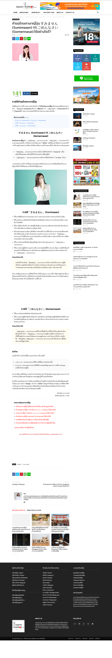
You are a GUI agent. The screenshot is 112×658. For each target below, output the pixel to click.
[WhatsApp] (25, 38)
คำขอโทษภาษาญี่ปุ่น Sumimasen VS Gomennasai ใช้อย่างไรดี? (33, 416)
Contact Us (70, 12)
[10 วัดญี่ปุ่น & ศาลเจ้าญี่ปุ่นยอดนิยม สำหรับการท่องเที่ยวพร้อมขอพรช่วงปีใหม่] (60, 520)
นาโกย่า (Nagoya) (48, 585)
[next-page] (16, 554)
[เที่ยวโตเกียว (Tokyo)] (77, 116)
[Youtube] (25, 502)
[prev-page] (13, 554)
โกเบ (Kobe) (46, 583)
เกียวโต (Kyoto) (47, 580)
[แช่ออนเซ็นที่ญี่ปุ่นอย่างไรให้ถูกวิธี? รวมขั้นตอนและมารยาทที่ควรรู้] (41, 520)
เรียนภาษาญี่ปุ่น (26, 464)
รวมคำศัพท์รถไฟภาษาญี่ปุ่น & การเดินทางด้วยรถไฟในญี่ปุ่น (32, 419)
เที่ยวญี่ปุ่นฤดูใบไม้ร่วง (18, 600)
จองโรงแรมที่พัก (78, 583)
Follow (86, 54)
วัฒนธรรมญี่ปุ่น (20, 17)
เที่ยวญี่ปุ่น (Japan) (88, 146)
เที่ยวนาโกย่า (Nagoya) (18, 583)
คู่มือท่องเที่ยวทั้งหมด (18, 585)
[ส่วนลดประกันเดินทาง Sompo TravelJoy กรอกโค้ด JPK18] (86, 45)
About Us (59, 12)
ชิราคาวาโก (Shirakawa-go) (51, 595)
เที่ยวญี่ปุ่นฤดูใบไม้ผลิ (18, 595)
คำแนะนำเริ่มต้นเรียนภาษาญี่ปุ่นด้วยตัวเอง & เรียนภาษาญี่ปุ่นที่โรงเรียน (35, 423)
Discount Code (48, 12)
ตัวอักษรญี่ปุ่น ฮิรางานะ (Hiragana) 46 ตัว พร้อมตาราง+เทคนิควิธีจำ (39, 549)
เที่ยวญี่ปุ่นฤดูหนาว (17, 602)
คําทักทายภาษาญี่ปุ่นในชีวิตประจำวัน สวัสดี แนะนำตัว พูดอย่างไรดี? (34, 406)
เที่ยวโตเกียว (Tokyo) (89, 114)
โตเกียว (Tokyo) (47, 573)
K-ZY (74, 251)
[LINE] (29, 38)
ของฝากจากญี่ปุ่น (78, 587)
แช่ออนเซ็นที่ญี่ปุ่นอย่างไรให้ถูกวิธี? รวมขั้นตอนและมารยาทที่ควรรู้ (40, 529)
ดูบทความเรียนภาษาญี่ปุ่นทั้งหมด (24, 427)
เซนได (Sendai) (47, 587)
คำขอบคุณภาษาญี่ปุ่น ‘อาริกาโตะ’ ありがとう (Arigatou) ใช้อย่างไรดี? (36, 410)
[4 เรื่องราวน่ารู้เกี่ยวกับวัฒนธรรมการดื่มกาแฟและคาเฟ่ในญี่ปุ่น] (60, 540)
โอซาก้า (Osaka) (47, 578)
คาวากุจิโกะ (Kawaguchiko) (51, 592)
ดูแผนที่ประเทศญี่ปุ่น (79, 573)
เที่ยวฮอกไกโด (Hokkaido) (90, 122)
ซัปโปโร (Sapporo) (48, 575)
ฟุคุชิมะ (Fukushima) (49, 602)
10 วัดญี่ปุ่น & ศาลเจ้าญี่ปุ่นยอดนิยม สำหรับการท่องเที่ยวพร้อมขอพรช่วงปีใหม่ (60, 529)
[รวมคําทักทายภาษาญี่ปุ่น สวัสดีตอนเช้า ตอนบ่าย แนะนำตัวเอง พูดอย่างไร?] (21, 520)
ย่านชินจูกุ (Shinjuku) (89, 138)
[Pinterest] (21, 38)
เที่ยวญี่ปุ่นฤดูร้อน (17, 598)
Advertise (84, 638)
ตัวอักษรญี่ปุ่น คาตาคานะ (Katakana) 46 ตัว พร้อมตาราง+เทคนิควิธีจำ (20, 549)
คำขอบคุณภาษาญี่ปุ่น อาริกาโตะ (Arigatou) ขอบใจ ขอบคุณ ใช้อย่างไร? (56, 485)
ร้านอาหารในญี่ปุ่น (78, 585)
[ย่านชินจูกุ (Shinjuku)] (77, 140)
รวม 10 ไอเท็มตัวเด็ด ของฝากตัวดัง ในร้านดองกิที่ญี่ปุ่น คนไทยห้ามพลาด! (86, 267)
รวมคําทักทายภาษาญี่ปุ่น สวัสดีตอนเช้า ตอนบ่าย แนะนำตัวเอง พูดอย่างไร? (21, 529)
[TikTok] (83, 624)
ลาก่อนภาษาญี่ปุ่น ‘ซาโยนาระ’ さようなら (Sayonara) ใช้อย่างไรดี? (35, 413)
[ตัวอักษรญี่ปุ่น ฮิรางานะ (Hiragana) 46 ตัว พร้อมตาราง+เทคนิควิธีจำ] (41, 540)
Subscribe (86, 62)
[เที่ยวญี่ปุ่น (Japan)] (77, 148)
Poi (14, 34)
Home (15, 12)
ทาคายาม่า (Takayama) (49, 600)
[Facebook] (13, 38)
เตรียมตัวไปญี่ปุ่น (78, 578)
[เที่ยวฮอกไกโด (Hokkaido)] (77, 124)
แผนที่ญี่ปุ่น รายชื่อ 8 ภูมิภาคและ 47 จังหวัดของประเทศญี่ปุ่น (91, 131)
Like (78, 54)
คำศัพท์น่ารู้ (19, 464)
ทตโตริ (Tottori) (47, 605)
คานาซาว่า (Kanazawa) (49, 597)
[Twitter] (17, 38)
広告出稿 (91, 638)
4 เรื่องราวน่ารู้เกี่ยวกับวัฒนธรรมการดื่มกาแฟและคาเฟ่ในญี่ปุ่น (59, 549)
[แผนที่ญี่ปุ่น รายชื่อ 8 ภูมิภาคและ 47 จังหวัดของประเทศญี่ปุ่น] (77, 132)
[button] (98, 12)
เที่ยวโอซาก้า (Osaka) (18, 580)
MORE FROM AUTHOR (34, 510)
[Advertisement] (40, 74)
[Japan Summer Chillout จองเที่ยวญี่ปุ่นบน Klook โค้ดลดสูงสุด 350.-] (86, 96)
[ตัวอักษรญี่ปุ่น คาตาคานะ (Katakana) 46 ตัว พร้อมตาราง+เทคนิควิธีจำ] (21, 540)
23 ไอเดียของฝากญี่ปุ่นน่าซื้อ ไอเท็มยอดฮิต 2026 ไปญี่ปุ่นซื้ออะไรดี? (85, 276)
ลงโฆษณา (97, 638)
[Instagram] (79, 623)
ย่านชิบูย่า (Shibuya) (18, 484)
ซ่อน (27, 117)
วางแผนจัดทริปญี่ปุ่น (79, 575)
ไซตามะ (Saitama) (48, 590)
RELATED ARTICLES (18, 510)
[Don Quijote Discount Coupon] (86, 185)
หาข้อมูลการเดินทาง (79, 580)
